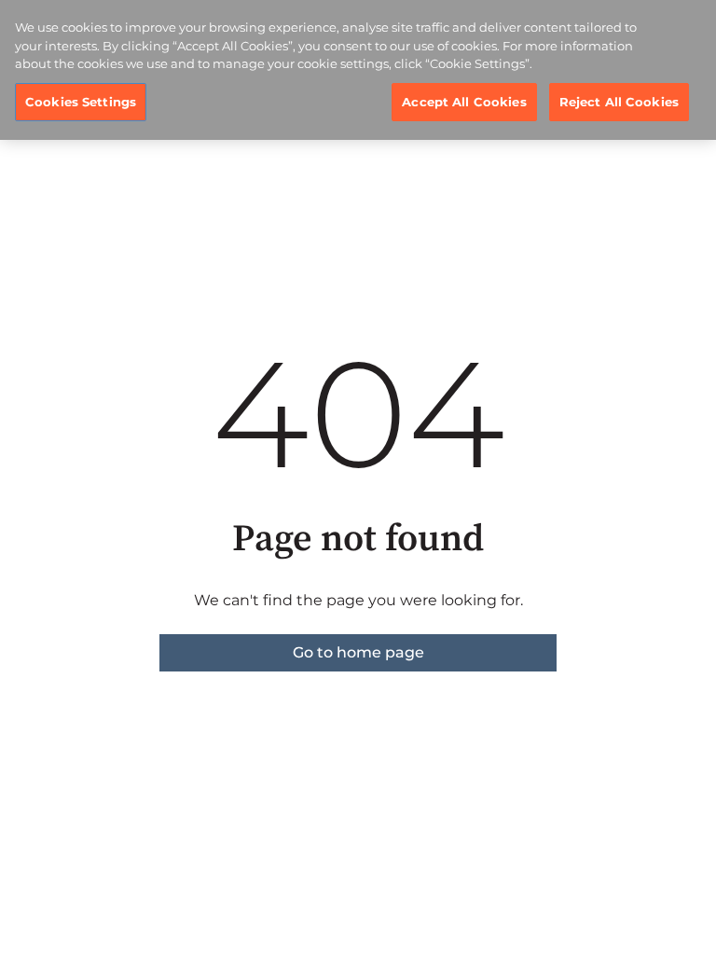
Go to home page (358, 652)
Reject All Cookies (619, 101)
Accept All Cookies (464, 101)
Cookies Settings (80, 101)
